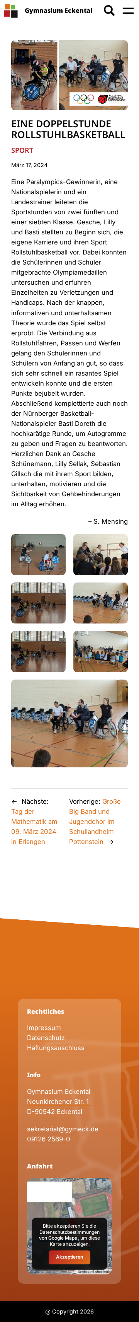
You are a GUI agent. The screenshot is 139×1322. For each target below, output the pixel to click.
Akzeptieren (69, 1257)
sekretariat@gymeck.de (62, 1129)
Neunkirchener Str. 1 (59, 1101)
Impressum (44, 1028)
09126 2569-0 (48, 1139)
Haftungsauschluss (56, 1048)
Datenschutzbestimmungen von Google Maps (69, 1235)
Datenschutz (46, 1038)
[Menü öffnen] (128, 11)
